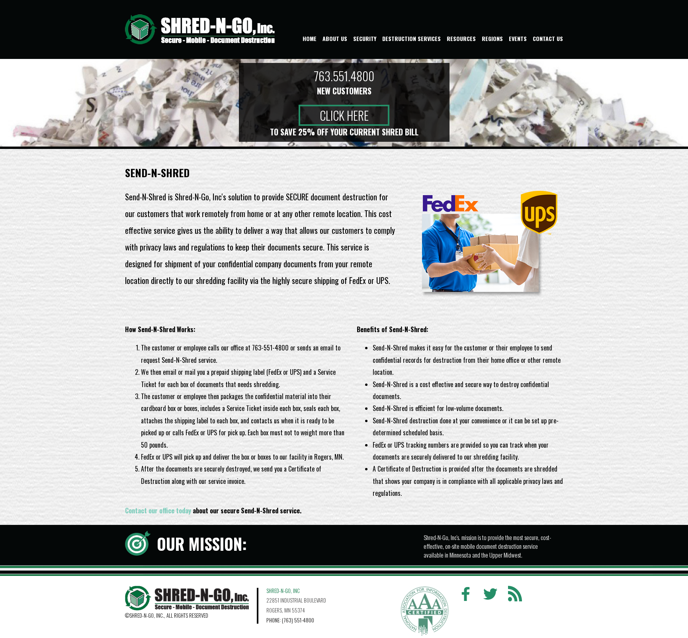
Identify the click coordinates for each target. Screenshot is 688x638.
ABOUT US (334, 38)
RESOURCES (461, 38)
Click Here (344, 115)
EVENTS (518, 38)
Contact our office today (158, 510)
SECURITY (364, 38)
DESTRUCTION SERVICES (411, 38)
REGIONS (492, 38)
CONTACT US (548, 38)
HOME (310, 38)
